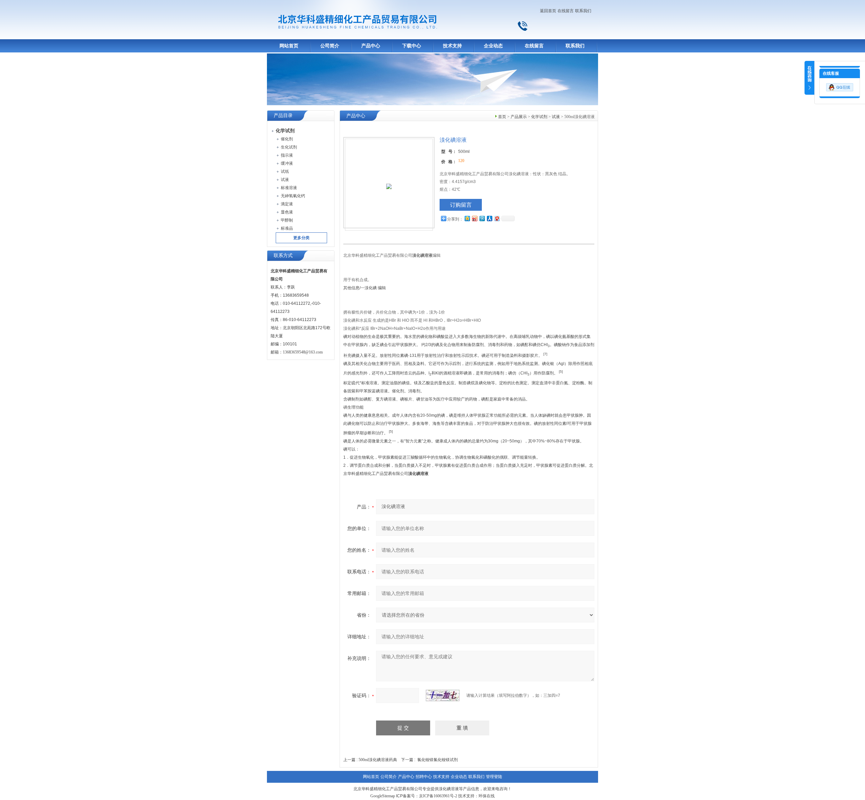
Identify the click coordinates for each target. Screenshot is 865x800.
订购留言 (461, 205)
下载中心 (411, 45)
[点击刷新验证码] (443, 695)
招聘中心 (424, 776)
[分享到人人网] (489, 218)
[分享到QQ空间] (467, 218)
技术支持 (452, 45)
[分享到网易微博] (496, 218)
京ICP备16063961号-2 (438, 796)
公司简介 (329, 45)
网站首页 (288, 45)
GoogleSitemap (382, 796)
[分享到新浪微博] (474, 218)
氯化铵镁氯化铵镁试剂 (437, 759)
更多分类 (301, 237)
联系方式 (283, 255)
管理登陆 (494, 776)
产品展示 (519, 116)
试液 (556, 116)
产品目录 (283, 115)
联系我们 (583, 10)
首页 (502, 116)
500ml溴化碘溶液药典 (378, 759)
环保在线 (486, 796)
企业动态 (493, 45)
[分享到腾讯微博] (482, 218)
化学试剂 (539, 116)
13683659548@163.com (303, 352)
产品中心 (370, 45)
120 (461, 160)
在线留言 (566, 10)
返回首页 (548, 10)
